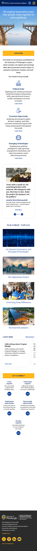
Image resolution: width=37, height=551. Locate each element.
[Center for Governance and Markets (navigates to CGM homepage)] (18, 517)
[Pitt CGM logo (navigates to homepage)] (14, 2)
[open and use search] (29, 3)
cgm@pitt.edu (6, 533)
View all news (30, 337)
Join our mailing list (8, 543)
